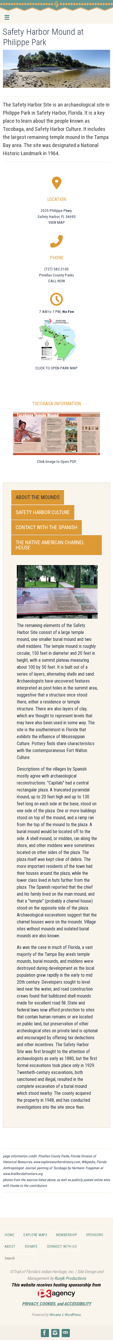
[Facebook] (44, 1333)
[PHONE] (56, 240)
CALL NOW (56, 280)
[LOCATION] (56, 181)
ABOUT (10, 1246)
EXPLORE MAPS (35, 1235)
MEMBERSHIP (66, 1235)
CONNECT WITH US (62, 1246)
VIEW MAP (56, 222)
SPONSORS (94, 1235)
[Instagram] (55, 1333)
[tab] (37, 497)
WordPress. (72, 1314)
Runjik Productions (70, 1278)
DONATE (31, 1246)
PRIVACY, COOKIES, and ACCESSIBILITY (56, 1303)
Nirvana (55, 1314)
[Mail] (65, 1333)
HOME (9, 1235)
